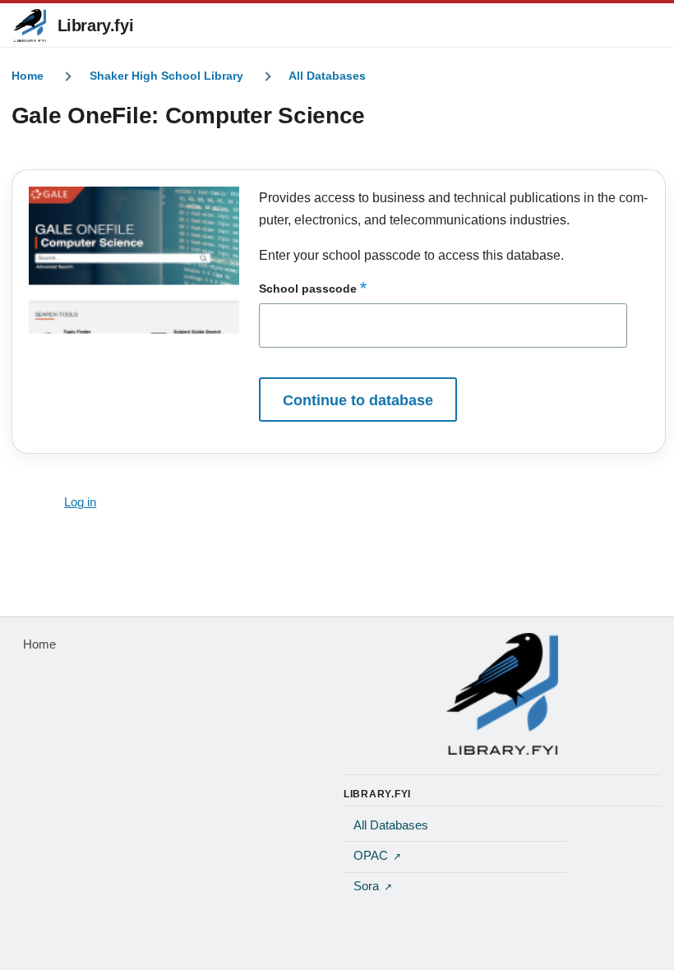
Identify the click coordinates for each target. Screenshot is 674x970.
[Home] (502, 693)
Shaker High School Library (166, 75)
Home (28, 75)
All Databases (327, 75)
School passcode (308, 288)
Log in (80, 502)
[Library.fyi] (29, 25)
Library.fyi (96, 25)
